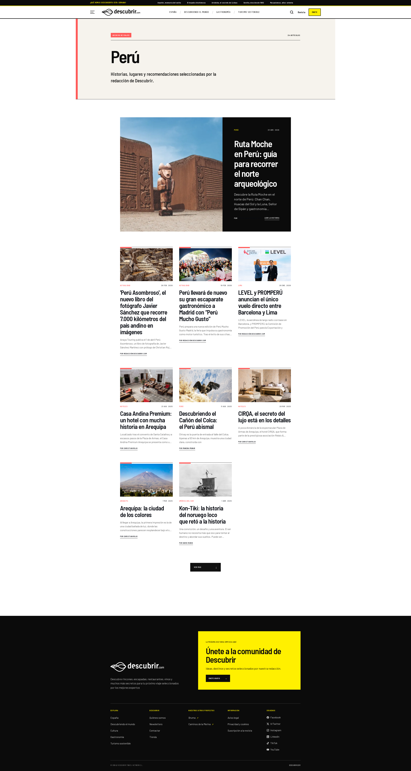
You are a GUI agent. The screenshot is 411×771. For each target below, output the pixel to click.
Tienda (153, 737)
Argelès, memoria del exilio (169, 3)
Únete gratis (218, 678)
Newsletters (155, 724)
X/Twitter (275, 723)
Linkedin (274, 736)
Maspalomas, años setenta (281, 3)
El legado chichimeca (196, 3)
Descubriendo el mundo (122, 724)
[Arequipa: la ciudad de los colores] (146, 504)
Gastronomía (223, 12)
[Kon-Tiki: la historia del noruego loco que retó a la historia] (205, 504)
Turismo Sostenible (249, 12)
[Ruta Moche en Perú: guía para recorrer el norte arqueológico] (205, 174)
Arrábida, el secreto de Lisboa (224, 3)
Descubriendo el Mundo (196, 12)
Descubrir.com (295, 765)
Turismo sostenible (120, 743)
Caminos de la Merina (199, 724)
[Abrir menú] (93, 12)
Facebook (275, 717)
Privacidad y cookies (238, 724)
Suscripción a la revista (240, 730)
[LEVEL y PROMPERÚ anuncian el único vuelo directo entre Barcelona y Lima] (264, 301)
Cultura (114, 730)
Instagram (275, 730)
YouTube (274, 749)
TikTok (273, 743)
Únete (314, 12)
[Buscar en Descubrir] (292, 12)
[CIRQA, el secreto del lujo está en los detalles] (264, 409)
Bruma (192, 717)
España (173, 12)
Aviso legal (233, 717)
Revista (301, 12)
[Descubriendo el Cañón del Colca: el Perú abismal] (205, 409)
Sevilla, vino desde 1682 (254, 3)
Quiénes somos (157, 717)
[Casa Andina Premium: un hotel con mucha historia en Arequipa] (146, 409)
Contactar (154, 730)
